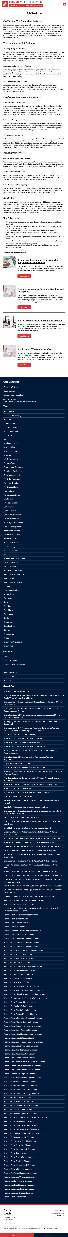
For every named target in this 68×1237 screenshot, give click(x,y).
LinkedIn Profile (10, 660)
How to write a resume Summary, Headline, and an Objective (40, 290)
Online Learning (10, 511)
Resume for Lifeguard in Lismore (18, 1181)
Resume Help (9, 578)
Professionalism (11, 503)
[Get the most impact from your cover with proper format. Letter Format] (9, 268)
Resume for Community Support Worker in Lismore (26, 998)
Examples (8, 598)
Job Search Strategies (13, 538)
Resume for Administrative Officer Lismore (22, 1069)
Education (8, 435)
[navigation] (64, 4)
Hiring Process (10, 566)
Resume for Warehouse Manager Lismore (21, 1093)
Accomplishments (11, 431)
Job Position (9, 594)
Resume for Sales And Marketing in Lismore (22, 1133)
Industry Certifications (13, 522)
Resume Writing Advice (14, 574)
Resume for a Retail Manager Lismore (20, 1038)
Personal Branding (11, 483)
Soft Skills (8, 554)
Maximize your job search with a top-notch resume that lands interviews (32, 855)
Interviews (8, 646)
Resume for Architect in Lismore (18, 1169)
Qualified (7, 606)
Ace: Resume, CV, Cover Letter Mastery (36, 349)
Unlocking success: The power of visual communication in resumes (33, 875)
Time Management (12, 475)
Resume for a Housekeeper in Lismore (20, 970)
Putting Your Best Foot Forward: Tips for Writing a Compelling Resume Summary (30, 751)
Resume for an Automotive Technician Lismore (24, 900)
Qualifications (10, 626)
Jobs (6, 602)
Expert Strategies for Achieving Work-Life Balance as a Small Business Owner (30, 833)
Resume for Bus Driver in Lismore (18, 974)
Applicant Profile (11, 443)
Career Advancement (13, 515)
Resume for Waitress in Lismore (17, 919)
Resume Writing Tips (13, 582)
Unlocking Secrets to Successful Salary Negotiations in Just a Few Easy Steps (32, 822)
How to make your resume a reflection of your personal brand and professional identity (33, 880)
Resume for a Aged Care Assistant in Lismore (23, 990)
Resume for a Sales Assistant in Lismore (21, 1030)
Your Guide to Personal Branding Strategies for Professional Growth (33, 838)
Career (6, 656)
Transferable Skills (12, 534)
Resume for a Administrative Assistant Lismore (24, 1061)
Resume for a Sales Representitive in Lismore (23, 1042)
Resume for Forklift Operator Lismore (20, 1113)
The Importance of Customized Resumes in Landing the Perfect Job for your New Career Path (32, 812)
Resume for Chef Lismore (14, 926)
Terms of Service (22, 1228)
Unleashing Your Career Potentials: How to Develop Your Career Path (33, 846)
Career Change (10, 546)
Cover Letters (9, 391)
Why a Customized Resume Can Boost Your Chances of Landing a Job (33, 871)
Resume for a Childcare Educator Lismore (21, 946)
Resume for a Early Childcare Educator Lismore (24, 950)
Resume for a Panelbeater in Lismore (19, 1189)
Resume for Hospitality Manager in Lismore (22, 915)
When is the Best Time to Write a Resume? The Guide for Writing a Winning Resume (33, 772)
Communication (10, 427)
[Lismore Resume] (22, 6)
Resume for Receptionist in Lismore (19, 1137)
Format (7, 586)
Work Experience (11, 459)
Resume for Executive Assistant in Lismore (22, 1065)
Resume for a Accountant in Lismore (19, 1149)
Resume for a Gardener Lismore (17, 1161)
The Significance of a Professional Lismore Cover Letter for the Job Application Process (31, 709)
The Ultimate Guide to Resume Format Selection (24, 767)
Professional (9, 634)
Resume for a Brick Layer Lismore (18, 1193)
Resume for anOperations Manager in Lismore (23, 1018)
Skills (6, 618)
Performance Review (12, 495)
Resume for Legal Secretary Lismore (19, 1185)
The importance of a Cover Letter (18, 796)
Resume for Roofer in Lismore (16, 1197)
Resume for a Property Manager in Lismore (22, 1026)
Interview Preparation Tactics (16, 691)
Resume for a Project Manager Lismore (20, 1014)
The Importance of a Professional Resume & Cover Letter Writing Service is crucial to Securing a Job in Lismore (31, 729)
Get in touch (7, 400)
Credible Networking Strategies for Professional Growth (27, 828)
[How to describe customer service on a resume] (9, 328)
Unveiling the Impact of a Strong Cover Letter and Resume (29, 896)
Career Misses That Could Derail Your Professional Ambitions (30, 850)
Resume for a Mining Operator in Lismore (21, 1022)
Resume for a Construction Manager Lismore (23, 966)
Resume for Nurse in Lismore (16, 982)
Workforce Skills (11, 487)
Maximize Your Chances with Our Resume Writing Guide (28, 792)
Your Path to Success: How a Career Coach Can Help (26, 807)
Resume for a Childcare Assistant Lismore (22, 942)
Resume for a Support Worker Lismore (20, 1002)
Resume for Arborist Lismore (16, 1153)
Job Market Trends (12, 530)
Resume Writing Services (14, 664)
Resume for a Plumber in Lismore (18, 1101)
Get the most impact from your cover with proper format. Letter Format (37, 261)
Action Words (9, 463)
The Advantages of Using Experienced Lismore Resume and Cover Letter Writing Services (32, 716)
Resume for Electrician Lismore (17, 1097)
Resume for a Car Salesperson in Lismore (21, 1129)
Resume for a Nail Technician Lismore (20, 1050)
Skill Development (11, 518)
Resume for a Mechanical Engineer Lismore (22, 1077)
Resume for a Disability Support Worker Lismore (24, 994)
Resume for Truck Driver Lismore (18, 1109)
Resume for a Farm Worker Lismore (19, 1157)
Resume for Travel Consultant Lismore (20, 1173)
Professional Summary (13, 467)
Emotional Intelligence (13, 471)
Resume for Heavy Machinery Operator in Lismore (25, 1117)
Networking (9, 491)
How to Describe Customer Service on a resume (24, 746)
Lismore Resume (8, 1228)
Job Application (10, 411)
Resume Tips (9, 447)
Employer (8, 622)
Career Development (12, 526)
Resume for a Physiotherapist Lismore (20, 1010)
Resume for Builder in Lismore (17, 962)
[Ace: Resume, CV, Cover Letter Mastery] (9, 357)
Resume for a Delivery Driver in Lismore (21, 1105)
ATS (5, 439)
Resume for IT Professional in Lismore (20, 1085)
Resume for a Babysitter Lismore (18, 1145)
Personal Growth (11, 550)
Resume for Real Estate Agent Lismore (20, 1081)
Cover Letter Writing (12, 415)
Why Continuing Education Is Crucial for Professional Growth (30, 842)
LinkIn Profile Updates (13, 395)
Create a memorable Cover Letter (18, 763)
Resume (7, 680)
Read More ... (24, 276)
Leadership (8, 499)
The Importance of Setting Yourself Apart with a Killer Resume (31, 861)
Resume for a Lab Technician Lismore (20, 1177)
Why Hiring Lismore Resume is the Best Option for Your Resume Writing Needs (31, 779)
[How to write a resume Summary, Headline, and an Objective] (9, 297)
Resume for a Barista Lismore (16, 922)
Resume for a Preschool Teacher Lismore (21, 938)
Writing (7, 638)
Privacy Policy (31, 1228)
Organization (9, 423)
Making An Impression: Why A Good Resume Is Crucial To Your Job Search (32, 866)
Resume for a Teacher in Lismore (18, 954)
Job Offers (8, 419)
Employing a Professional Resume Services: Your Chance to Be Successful (30, 722)
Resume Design (10, 451)
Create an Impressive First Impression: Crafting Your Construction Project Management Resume (32, 909)
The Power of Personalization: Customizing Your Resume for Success (33, 886)
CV (5, 668)
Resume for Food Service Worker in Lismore (22, 930)
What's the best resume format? (18, 788)
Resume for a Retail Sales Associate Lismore (23, 1034)
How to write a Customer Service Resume (22, 742)
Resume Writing (11, 387)
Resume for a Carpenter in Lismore (19, 904)
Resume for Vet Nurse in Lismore (18, 978)
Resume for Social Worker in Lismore (20, 1006)
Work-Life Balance (12, 479)
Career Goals (9, 507)
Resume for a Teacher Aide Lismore (19, 958)
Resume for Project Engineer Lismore (19, 1073)
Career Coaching (11, 562)
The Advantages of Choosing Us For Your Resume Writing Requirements (28, 758)
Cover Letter (9, 676)
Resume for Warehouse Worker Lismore (21, 1089)
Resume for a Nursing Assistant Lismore (21, 986)
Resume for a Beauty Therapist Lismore (21, 1046)
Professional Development (15, 558)
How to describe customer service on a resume (39, 320)
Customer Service (11, 590)
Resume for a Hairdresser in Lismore (19, 1057)
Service (7, 630)
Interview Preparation (13, 642)
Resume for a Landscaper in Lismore (19, 1165)
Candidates (8, 610)
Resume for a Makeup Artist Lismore (19, 1054)
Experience (8, 614)
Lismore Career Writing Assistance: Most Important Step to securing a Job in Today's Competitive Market (34, 696)
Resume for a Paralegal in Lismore (18, 1121)
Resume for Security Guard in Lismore (20, 1141)
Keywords (8, 455)
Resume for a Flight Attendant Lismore (20, 1125)
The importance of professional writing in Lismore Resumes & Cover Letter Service (33, 703)
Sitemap (38, 1228)
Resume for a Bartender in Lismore (19, 934)
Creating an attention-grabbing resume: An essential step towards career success (33, 891)
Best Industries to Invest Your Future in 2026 (23, 817)
